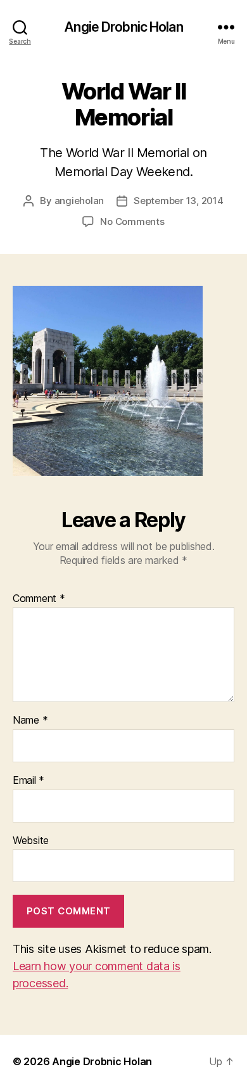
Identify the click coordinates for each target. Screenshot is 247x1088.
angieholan (79, 201)
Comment (39, 599)
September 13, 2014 (178, 201)
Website (31, 841)
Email (28, 780)
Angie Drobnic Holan (123, 27)
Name (30, 720)
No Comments (132, 221)
